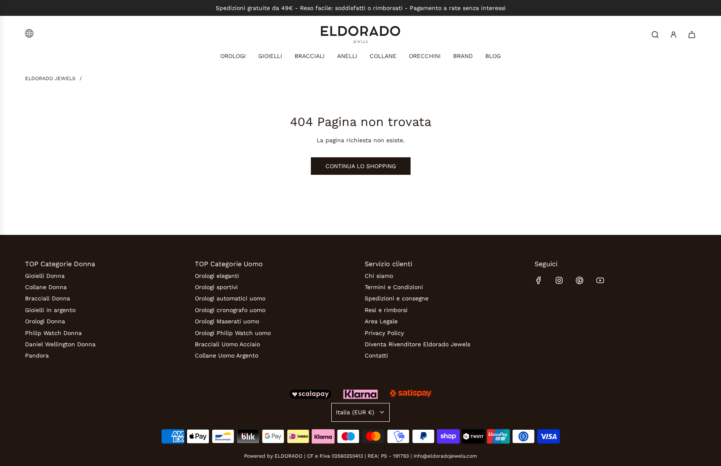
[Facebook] (538, 280)
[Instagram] (559, 280)
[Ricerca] (655, 34)
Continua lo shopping (360, 166)
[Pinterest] (579, 280)
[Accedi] (673, 34)
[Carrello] (692, 34)
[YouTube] (600, 280)
